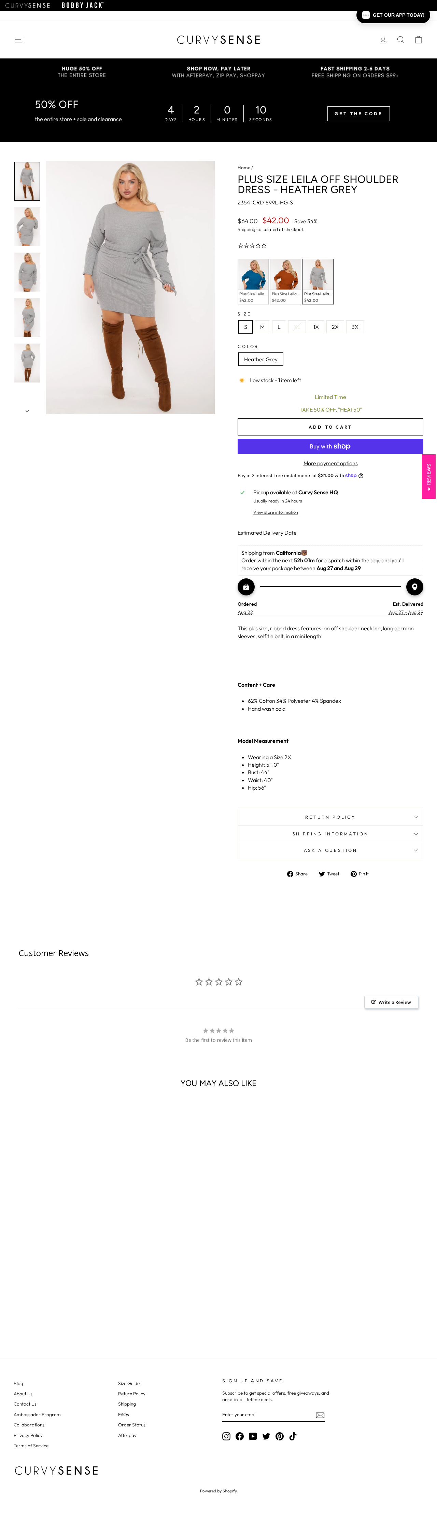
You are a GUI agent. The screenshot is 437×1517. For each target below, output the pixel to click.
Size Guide (129, 1383)
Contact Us (25, 1404)
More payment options (331, 463)
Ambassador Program (37, 1414)
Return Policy (131, 1394)
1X (316, 326)
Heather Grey (261, 359)
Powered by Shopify (218, 1490)
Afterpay (127, 1435)
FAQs (123, 1414)
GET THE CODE (359, 113)
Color (248, 346)
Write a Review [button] (395, 1002)
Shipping (246, 229)
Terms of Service (31, 1445)
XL (297, 326)
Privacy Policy (28, 1435)
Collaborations (29, 1425)
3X (355, 326)
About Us (23, 1394)
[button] (393, 15)
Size (244, 314)
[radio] (253, 282)
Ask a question (330, 850)
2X (335, 326)
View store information (275, 512)
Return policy (330, 817)
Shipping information (331, 833)
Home (244, 167)
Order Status (131, 1425)
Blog (18, 1383)
